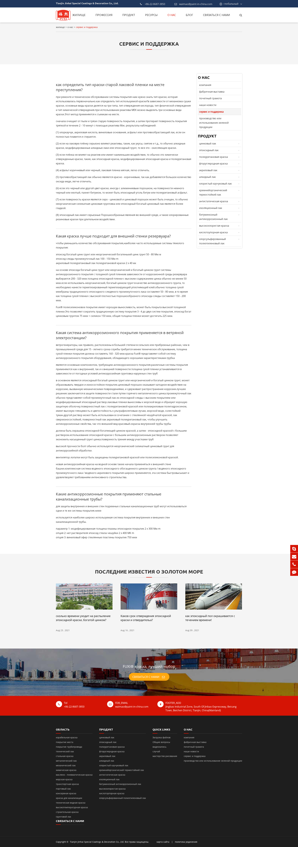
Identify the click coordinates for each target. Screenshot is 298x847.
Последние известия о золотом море (149, 572)
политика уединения (186, 841)
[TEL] (294, 564)
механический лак (66, 765)
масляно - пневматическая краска (74, 774)
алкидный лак (207, 177)
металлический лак (66, 760)
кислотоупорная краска (213, 232)
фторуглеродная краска (213, 163)
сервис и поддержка (87, 27)
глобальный (231, 3)
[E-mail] (294, 556)
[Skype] (294, 549)
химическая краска (66, 770)
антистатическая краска (213, 201)
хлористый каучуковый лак (215, 183)
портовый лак (63, 788)
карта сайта (163, 841)
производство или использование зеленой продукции (214, 123)
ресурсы (151, 15)
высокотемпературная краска (72, 807)
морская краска (64, 779)
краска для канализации (69, 798)
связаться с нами (216, 15)
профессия (103, 15)
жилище (79, 15)
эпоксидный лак (209, 150)
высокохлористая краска (214, 225)
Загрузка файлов (161, 737)
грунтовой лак (63, 816)
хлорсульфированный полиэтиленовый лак (212, 241)
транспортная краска (67, 784)
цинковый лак (207, 143)
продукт (128, 15)
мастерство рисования (165, 756)
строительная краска (67, 812)
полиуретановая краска (213, 157)
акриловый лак (208, 170)
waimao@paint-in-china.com (195, 4)
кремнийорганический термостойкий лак (213, 192)
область (63, 729)
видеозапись (159, 746)
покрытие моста (64, 742)
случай (156, 751)
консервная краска (66, 793)
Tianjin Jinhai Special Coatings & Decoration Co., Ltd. (97, 841)
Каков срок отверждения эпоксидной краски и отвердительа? (146, 618)
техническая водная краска (70, 802)
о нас (171, 15)
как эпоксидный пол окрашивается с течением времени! (210, 618)
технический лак (65, 751)
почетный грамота (210, 98)
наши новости (207, 105)
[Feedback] (294, 572)
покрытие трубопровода (69, 746)
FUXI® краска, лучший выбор (149, 666)
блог (189, 15)
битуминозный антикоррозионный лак (213, 217)
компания (205, 85)
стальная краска (64, 756)
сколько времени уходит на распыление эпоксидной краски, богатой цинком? (83, 618)
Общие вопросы (161, 742)
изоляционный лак (210, 208)
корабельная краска (66, 737)
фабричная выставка (211, 91)
